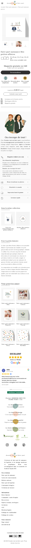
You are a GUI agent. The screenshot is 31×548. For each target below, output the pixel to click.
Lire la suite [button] (5, 385)
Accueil (3, 7)
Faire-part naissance (11, 7)
